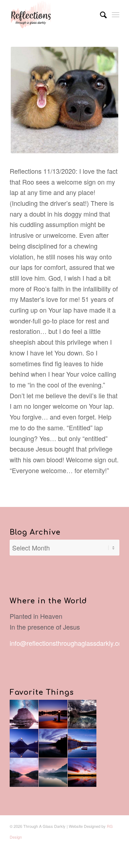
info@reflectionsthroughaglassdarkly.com (68, 643)
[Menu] (115, 14)
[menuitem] (100, 14)
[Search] (100, 14)
